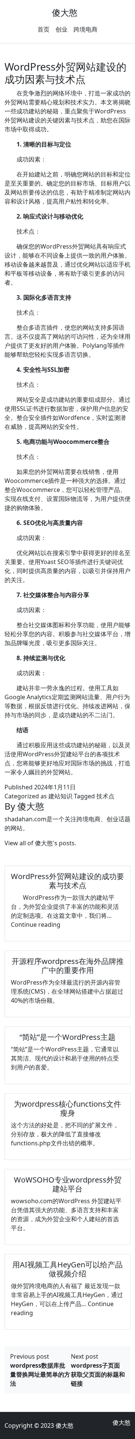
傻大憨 (65, 12)
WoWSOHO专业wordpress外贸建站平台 (68, 1184)
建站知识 (60, 796)
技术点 (105, 796)
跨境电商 (86, 29)
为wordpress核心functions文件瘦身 (67, 1108)
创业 (62, 29)
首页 (44, 29)
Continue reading (35, 924)
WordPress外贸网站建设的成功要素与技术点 (67, 880)
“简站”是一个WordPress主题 (68, 1037)
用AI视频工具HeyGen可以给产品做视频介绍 (67, 1269)
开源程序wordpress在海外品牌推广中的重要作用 (68, 965)
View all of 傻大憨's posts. (40, 843)
